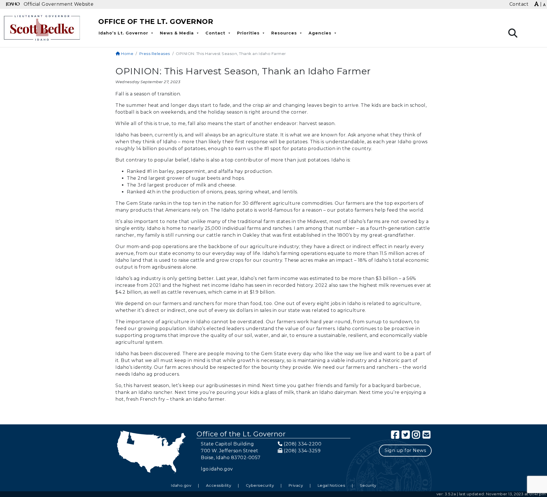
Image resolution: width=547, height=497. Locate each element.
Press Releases (154, 53)
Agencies (320, 33)
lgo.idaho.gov (217, 469)
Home (126, 53)
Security (368, 485)
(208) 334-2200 (302, 444)
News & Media (177, 33)
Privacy (296, 485)
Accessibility (218, 485)
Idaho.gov (181, 485)
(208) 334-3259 (302, 450)
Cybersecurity (260, 485)
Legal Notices (331, 485)
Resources (284, 33)
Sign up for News (405, 450)
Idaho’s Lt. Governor (123, 33)
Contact (215, 33)
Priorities (248, 33)
